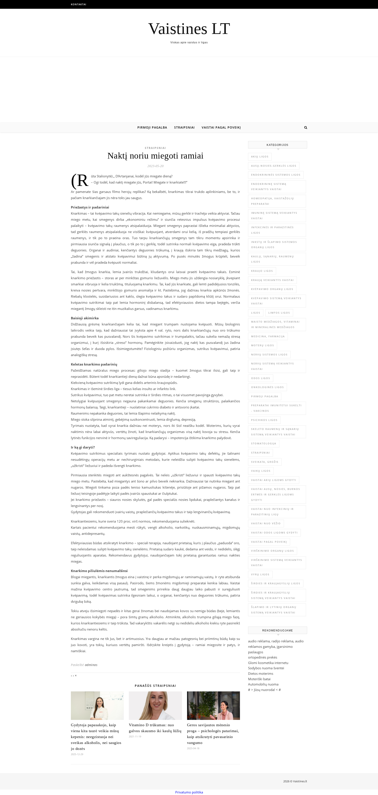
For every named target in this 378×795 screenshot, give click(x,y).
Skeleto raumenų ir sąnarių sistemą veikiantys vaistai (275, 431)
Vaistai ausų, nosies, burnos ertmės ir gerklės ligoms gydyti (275, 494)
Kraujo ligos (262, 270)
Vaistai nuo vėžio (266, 523)
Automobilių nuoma (263, 684)
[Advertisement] (189, 89)
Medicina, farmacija (268, 336)
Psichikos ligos (264, 420)
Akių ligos (260, 156)
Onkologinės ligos (267, 387)
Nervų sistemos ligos (269, 354)
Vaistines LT (189, 28)
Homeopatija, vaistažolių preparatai (272, 201)
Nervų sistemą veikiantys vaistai (272, 366)
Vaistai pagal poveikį (221, 127)
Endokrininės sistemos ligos (276, 174)
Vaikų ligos (261, 470)
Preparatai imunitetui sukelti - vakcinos (276, 408)
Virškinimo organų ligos (272, 550)
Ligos (255, 312)
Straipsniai (184, 127)
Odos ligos (260, 378)
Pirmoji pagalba (152, 127)
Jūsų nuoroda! (264, 689)
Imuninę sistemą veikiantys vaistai (274, 215)
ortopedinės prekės (262, 657)
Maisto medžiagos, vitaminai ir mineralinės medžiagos (275, 324)
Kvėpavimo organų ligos (272, 289)
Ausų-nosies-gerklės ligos (273, 165)
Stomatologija (263, 443)
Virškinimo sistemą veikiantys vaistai (276, 562)
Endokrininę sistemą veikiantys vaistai (268, 186)
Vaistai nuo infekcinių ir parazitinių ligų (272, 511)
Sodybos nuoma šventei (266, 668)
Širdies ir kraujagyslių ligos (275, 583)
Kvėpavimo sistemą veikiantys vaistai (276, 301)
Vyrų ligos (260, 574)
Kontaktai (78, 4)
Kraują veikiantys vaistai (272, 280)
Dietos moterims (260, 673)
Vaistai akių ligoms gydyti (273, 480)
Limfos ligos (279, 312)
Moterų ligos (262, 345)
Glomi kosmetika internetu (268, 663)
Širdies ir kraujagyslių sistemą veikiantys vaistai (273, 595)
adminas (91, 665)
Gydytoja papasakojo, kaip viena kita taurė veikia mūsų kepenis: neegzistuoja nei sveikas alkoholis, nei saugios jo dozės (96, 737)
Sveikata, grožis (264, 461)
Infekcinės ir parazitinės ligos (272, 230)
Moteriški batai (259, 679)
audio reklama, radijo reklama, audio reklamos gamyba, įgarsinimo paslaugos (276, 646)
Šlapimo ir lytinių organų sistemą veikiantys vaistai (273, 609)
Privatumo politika (189, 792)
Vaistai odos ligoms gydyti (274, 532)
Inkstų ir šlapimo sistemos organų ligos (274, 244)
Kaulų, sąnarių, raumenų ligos (272, 259)
